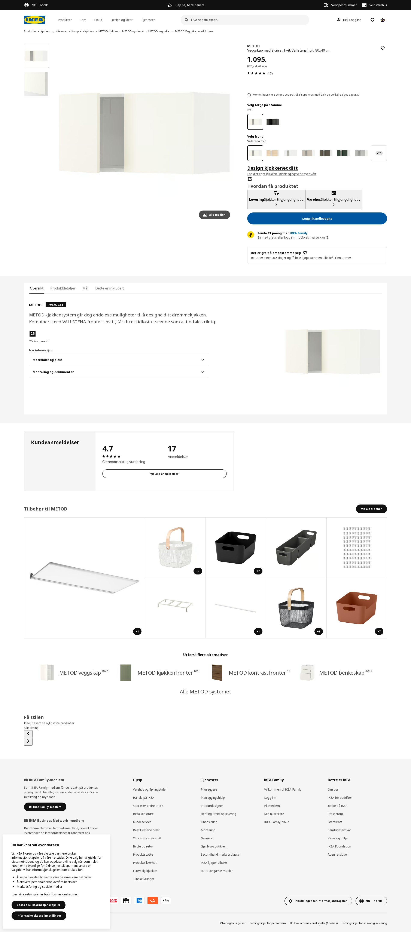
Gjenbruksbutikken (213, 846)
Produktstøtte (143, 854)
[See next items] (28, 742)
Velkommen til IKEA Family (282, 789)
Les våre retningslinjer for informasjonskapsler (45, 894)
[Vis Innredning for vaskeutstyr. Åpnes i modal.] (296, 548)
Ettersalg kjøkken (145, 871)
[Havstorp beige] (308, 153)
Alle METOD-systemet (205, 691)
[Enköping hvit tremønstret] (291, 153)
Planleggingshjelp (213, 797)
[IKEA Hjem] (34, 20)
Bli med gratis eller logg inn (276, 237)
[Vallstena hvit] (255, 153)
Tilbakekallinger (143, 879)
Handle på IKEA (143, 797)
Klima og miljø (338, 838)
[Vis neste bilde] (225, 133)
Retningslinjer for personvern (268, 923)
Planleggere (209, 789)
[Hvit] (255, 122)
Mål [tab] (85, 288)
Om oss (333, 789)
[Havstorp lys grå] (361, 153)
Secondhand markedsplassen (221, 854)
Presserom (335, 814)
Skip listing (31, 728)
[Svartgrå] (273, 122)
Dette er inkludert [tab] (109, 288)
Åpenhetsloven (338, 854)
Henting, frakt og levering (218, 814)
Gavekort (207, 838)
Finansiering (209, 822)
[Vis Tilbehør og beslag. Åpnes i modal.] (357, 548)
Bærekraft (335, 822)
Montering (208, 830)
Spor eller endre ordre (148, 806)
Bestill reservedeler (146, 830)
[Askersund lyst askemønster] (273, 153)
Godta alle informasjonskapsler (38, 905)
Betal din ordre (143, 814)
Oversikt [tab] (36, 288)
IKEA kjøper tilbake (214, 863)
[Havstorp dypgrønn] (344, 153)
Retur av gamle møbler (217, 871)
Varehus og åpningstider (150, 789)
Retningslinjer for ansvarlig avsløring (364, 923)
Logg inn (270, 797)
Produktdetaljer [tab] (62, 288)
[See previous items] (28, 734)
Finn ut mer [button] (343, 258)
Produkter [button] (65, 20)
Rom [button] (83, 20)
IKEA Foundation (339, 846)
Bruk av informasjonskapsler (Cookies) (314, 923)
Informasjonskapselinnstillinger (39, 915)
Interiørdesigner (212, 806)
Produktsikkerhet (145, 863)
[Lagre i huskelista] (382, 48)
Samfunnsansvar (339, 830)
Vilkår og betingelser (233, 923)
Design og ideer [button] (122, 20)
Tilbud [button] (98, 20)
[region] (144, 133)
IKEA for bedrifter (340, 797)
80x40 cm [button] (322, 50)
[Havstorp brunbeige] (326, 153)
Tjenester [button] (148, 20)
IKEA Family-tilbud (276, 822)
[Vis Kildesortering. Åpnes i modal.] (175, 608)
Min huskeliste (274, 814)
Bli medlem (272, 806)
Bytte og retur (143, 846)
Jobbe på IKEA (337, 806)
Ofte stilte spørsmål (147, 838)
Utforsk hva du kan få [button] (313, 237)
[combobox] (244, 20)
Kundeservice (142, 822)
